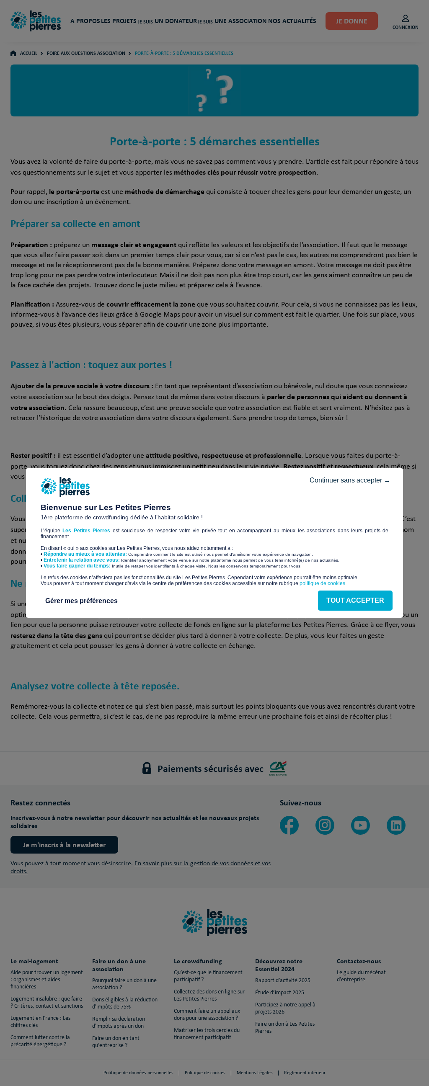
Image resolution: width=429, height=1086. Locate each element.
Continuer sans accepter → (350, 480)
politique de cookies (322, 583)
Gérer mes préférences (81, 600)
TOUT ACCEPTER (355, 600)
